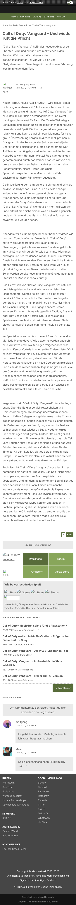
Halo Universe (10, 835)
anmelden (27, 712)
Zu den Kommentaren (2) (38, 545)
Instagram (43, 796)
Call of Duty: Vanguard (44, 25)
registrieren (47, 712)
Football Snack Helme (14, 849)
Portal (5, 25)
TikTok (41, 804)
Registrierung (37, 2)
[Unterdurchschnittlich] (24, 592)
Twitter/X (43, 813)
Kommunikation (37, 901)
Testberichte (25, 25)
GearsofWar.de (10, 831)
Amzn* (36, 571)
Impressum (8, 782)
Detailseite (35, 558)
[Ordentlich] (52, 592)
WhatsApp (44, 818)
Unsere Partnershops (14, 800)
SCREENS (49, 16)
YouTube (42, 822)
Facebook (43, 791)
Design (22, 901)
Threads (42, 800)
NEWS (14, 16)
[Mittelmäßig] (38, 592)
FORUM (61, 16)
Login (20, 2)
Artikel (13, 25)
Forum (61, 558)
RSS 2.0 (6, 818)
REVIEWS (25, 16)
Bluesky (42, 782)
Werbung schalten (12, 796)
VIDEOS (37, 16)
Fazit (69, 534)
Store (62, 571)
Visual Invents (46, 897)
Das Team (7, 787)
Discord (42, 787)
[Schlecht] (10, 592)
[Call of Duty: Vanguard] (12, 565)
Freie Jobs (8, 791)
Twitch (41, 809)
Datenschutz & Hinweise (15, 804)
